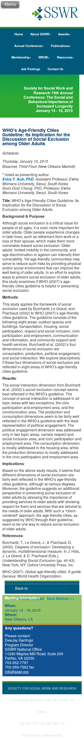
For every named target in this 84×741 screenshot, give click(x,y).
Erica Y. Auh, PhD (18, 179)
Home (18, 34)
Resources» (65, 57)
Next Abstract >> (60, 598)
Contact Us (55, 69)
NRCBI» (43, 57)
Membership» (21, 57)
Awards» (64, 34)
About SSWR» (40, 34)
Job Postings (30, 69)
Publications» (61, 45)
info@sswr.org (16, 671)
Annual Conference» (28, 45)
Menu (10, 4)
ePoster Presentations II (49, 588)
